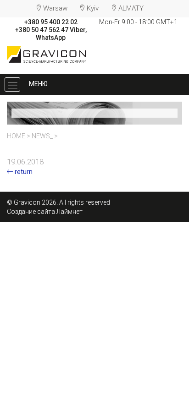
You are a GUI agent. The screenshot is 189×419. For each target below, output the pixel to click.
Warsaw (55, 8)
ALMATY (131, 8)
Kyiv (93, 8)
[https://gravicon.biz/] (46, 53)
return (23, 171)
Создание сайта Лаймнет (45, 211)
